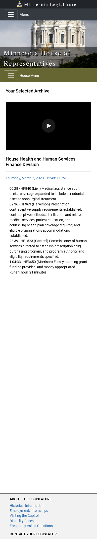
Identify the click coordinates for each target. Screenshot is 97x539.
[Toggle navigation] (11, 14)
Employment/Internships (29, 511)
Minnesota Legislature (50, 4)
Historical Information (27, 506)
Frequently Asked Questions (31, 526)
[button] (48, 126)
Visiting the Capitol (24, 516)
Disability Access (22, 521)
